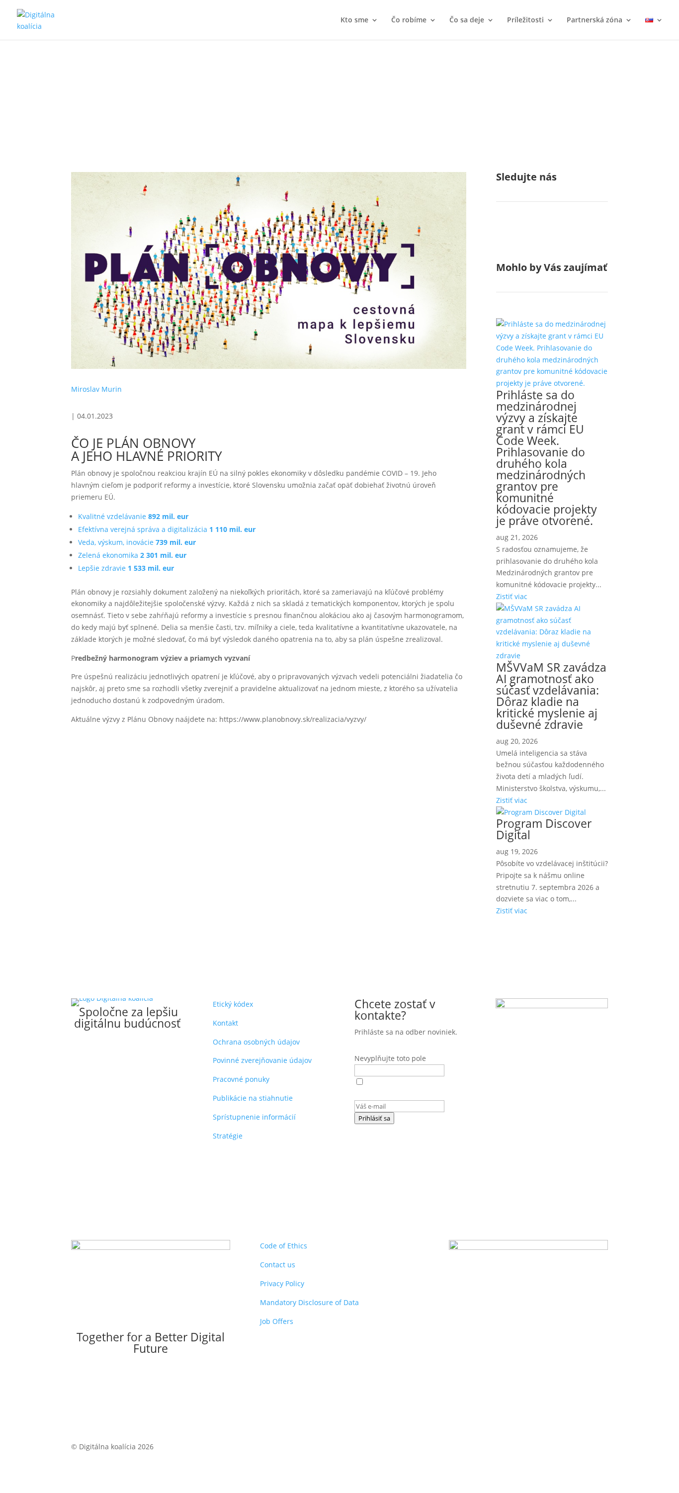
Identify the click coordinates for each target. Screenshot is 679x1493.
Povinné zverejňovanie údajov (262, 1060)
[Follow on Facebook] (504, 236)
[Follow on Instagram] (524, 236)
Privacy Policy (282, 1283)
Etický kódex (233, 1004)
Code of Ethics (283, 1245)
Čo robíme (408, 20)
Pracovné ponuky (241, 1079)
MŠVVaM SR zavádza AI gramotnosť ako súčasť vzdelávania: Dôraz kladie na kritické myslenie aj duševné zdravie (551, 695)
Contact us (277, 1264)
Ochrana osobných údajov (256, 1042)
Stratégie (228, 1136)
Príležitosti (525, 20)
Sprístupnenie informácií (254, 1117)
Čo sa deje (466, 20)
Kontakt (225, 1023)
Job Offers (276, 1321)
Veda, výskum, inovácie (137, 542)
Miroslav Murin (96, 389)
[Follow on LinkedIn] (544, 236)
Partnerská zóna (594, 20)
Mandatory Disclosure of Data (309, 1302)
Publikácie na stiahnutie (253, 1098)
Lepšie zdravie (126, 568)
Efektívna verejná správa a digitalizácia (166, 529)
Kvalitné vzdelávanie (133, 516)
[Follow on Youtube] (564, 236)
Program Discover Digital (544, 829)
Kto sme (354, 20)
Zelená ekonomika (132, 555)
